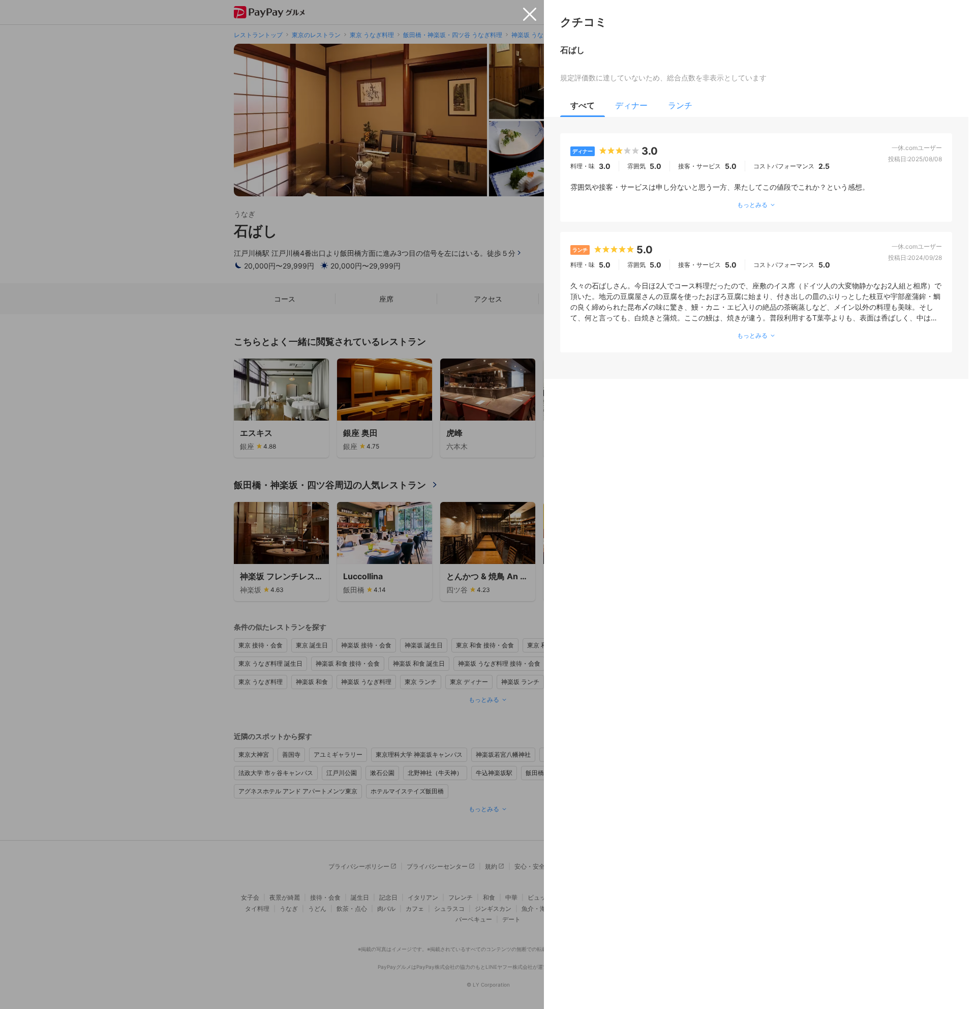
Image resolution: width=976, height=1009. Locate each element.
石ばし (572, 50)
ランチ (680, 105)
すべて (582, 105)
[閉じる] (529, 14)
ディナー (631, 105)
